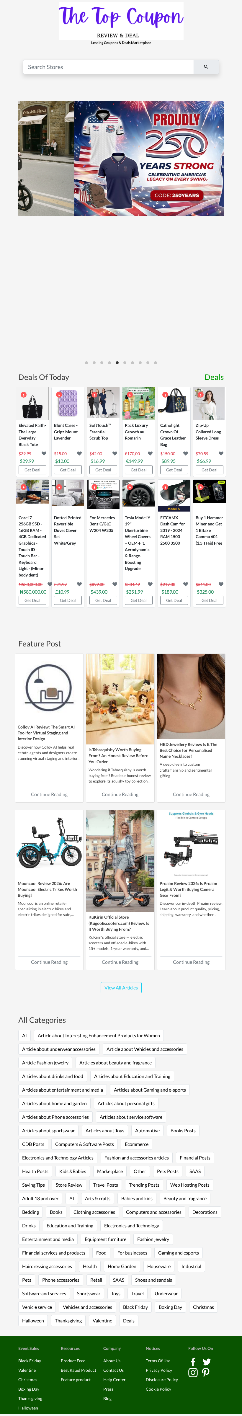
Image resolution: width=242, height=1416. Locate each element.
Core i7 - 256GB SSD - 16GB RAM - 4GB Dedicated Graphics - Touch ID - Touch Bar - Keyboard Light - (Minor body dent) (32, 546)
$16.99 (98, 461)
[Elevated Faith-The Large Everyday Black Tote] (32, 403)
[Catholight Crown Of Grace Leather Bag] (174, 403)
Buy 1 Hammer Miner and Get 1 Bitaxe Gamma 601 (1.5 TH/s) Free (209, 530)
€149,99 (134, 461)
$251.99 (134, 592)
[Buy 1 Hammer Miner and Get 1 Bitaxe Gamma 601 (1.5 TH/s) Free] (209, 496)
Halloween (33, 1320)
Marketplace (110, 1171)
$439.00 (99, 592)
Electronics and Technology (131, 1225)
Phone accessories (60, 1280)
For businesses (132, 1252)
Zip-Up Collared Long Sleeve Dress (208, 431)
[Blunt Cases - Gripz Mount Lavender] (68, 403)
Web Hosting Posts (190, 1185)
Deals (214, 377)
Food (101, 1252)
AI (24, 1035)
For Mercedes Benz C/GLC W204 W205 (102, 524)
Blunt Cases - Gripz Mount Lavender (66, 431)
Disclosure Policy (162, 1379)
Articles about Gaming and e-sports (150, 1089)
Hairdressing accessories (47, 1266)
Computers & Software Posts (84, 1144)
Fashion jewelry (153, 1239)
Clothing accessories (94, 1212)
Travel (137, 1293)
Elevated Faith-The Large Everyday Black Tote (32, 435)
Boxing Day (170, 1307)
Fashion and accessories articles (136, 1157)
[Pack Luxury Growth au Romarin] (138, 403)
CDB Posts (33, 1144)
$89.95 (168, 461)
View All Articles (121, 987)
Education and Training (70, 1225)
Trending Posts (144, 1185)
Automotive (147, 1130)
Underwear (166, 1293)
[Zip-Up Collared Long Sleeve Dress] (209, 403)
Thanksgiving (68, 1320)
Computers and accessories (154, 1212)
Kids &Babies (72, 1171)
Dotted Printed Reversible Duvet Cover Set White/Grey (67, 530)
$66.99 (204, 461)
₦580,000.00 (33, 592)
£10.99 (62, 592)
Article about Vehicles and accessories (145, 1049)
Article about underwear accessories (59, 1049)
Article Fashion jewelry (45, 1062)
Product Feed (73, 1360)
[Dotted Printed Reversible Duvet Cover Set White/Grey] (68, 496)
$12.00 (62, 461)
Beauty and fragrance (185, 1198)
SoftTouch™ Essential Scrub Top (100, 431)
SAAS (195, 1171)
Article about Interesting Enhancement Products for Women (99, 1035)
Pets (26, 1280)
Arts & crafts (97, 1198)
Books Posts (183, 1130)
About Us (111, 1360)
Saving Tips (33, 1185)
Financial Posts (195, 1157)
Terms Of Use (158, 1360)
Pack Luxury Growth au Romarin (136, 431)
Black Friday (135, 1307)
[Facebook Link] (193, 1361)
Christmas (203, 1307)
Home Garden (122, 1266)
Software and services (44, 1293)
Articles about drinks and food (52, 1076)
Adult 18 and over (40, 1198)
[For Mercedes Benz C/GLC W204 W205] (103, 496)
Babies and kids (137, 1198)
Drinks (29, 1225)
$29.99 (27, 461)
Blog (107, 1398)
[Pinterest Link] (205, 1371)
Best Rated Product (78, 1370)
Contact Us (113, 1370)
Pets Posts (168, 1171)
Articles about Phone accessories (55, 1117)
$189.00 (169, 592)
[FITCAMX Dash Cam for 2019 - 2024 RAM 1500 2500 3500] (174, 496)
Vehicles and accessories (87, 1307)
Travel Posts (105, 1185)
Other (140, 1171)
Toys (115, 1293)
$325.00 (205, 592)
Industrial (191, 1266)
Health (90, 1266)
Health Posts (35, 1171)
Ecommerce (136, 1144)
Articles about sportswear (48, 1130)
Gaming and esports (178, 1252)
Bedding (30, 1212)
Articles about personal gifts (126, 1103)
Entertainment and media (48, 1239)
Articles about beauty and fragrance (115, 1062)
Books (56, 1212)
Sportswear (88, 1293)
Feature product (76, 1379)
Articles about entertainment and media (62, 1089)
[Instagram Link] (193, 1371)
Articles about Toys (105, 1130)
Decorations (205, 1212)
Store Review (69, 1185)
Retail (96, 1280)
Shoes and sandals (153, 1280)
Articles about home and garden (54, 1103)
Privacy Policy (159, 1370)
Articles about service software (131, 1117)
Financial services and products (53, 1252)
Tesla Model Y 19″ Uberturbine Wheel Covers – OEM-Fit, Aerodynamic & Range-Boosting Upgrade (138, 543)
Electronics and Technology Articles (58, 1157)
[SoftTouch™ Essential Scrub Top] (103, 403)
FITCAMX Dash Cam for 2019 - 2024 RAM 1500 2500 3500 (172, 530)
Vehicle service (37, 1307)
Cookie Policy (158, 1388)
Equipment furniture (105, 1239)
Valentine (102, 1320)
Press (108, 1388)
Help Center (114, 1379)
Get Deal (32, 469)
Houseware (159, 1266)
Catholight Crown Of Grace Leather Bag (173, 435)
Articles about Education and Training (132, 1076)
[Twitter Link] (207, 1361)
